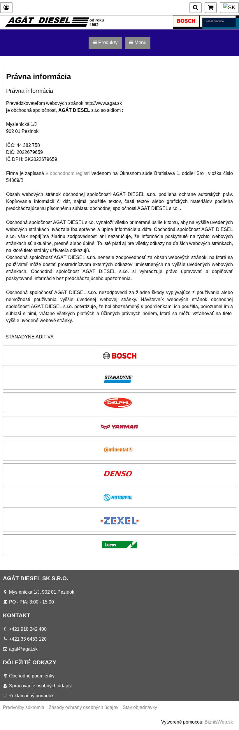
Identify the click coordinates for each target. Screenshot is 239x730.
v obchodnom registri (68, 173)
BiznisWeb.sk (219, 721)
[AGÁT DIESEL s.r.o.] (119, 27)
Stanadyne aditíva (30, 336)
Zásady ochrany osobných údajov (83, 707)
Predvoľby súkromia (23, 707)
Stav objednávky (140, 707)
